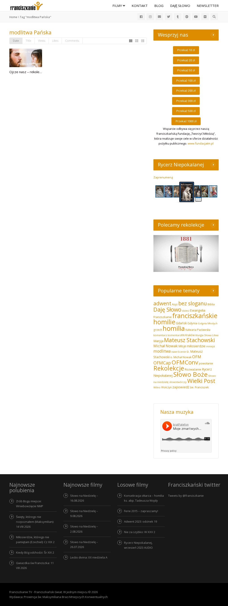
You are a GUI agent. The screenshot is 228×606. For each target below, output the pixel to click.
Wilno (157, 387)
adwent (162, 303)
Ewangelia (197, 310)
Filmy (117, 5)
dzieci (185, 310)
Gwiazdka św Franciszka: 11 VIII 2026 (35, 565)
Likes (55, 41)
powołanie (206, 363)
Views (41, 41)
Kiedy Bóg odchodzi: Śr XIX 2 (35, 552)
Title (28, 41)
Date (16, 41)
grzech (157, 330)
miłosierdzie (196, 346)
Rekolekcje (168, 368)
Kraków (190, 335)
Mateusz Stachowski (189, 340)
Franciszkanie (162, 317)
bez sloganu (192, 303)
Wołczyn (166, 387)
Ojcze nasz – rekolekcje (27, 72)
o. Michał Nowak (180, 357)
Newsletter (208, 5)
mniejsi (210, 346)
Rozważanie (193, 369)
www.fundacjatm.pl (201, 143)
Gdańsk (181, 323)
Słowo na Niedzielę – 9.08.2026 (84, 513)
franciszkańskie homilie (185, 318)
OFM (196, 356)
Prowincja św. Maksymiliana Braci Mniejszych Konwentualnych (66, 597)
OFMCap (162, 363)
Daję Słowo (180, 5)
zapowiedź (180, 387)
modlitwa (162, 351)
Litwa (215, 335)
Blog (158, 5)
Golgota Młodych (208, 323)
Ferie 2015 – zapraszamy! (141, 511)
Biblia (211, 304)
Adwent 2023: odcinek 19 (140, 521)
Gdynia (192, 323)
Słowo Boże (190, 374)
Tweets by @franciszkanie (186, 496)
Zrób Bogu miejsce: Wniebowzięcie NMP (29, 503)
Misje (182, 346)
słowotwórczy (178, 382)
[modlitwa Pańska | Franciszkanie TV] (26, 6)
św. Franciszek (199, 387)
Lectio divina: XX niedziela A (88, 557)
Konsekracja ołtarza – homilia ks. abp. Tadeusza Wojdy (144, 498)
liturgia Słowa (203, 335)
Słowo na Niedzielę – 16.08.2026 (84, 498)
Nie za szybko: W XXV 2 (139, 532)
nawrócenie (178, 351)
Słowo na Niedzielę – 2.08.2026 (84, 528)
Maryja (158, 341)
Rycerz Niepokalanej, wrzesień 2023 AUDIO (138, 545)
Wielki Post (201, 381)
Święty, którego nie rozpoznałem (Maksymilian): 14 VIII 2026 (35, 522)
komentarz (160, 335)
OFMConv (184, 362)
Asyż (175, 304)
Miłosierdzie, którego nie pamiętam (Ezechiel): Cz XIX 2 (35, 539)
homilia (174, 328)
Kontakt (140, 5)
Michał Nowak (165, 345)
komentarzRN (176, 335)
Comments (72, 41)
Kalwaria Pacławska (197, 330)
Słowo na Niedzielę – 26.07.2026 (84, 544)
